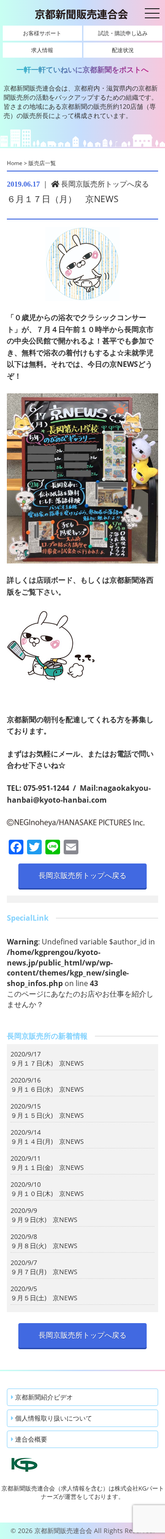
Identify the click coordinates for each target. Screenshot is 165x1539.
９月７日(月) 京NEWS (44, 1271)
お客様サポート (42, 33)
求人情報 (42, 50)
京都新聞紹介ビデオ (43, 1397)
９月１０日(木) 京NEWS (47, 1193)
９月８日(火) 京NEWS (44, 1245)
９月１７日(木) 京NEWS (47, 1063)
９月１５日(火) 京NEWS (47, 1115)
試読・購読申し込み (123, 33)
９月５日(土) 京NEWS (44, 1297)
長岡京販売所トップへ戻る (104, 184)
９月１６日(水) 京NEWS (47, 1089)
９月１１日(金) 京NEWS (47, 1167)
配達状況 (123, 50)
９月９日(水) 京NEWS (44, 1219)
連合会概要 (30, 1439)
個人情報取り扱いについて (52, 1418)
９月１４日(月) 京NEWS (47, 1141)
